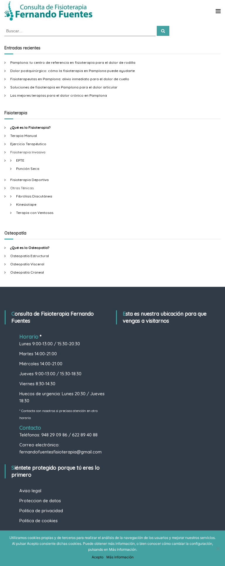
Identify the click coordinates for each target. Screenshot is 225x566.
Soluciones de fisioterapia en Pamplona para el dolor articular (63, 87)
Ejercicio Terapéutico (28, 144)
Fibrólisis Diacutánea (34, 196)
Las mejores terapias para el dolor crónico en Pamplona (58, 95)
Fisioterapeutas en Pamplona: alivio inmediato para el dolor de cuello (69, 79)
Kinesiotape (26, 204)
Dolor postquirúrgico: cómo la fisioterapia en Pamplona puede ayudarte (72, 70)
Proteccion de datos (40, 500)
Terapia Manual (23, 135)
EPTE (20, 160)
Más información (120, 557)
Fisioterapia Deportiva (29, 179)
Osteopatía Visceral (27, 264)
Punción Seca (27, 168)
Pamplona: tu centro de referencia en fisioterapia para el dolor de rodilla (72, 62)
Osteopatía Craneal (27, 272)
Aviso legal (30, 490)
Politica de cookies (38, 520)
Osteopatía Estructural (29, 256)
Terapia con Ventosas (34, 212)
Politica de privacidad (41, 510)
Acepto (97, 557)
